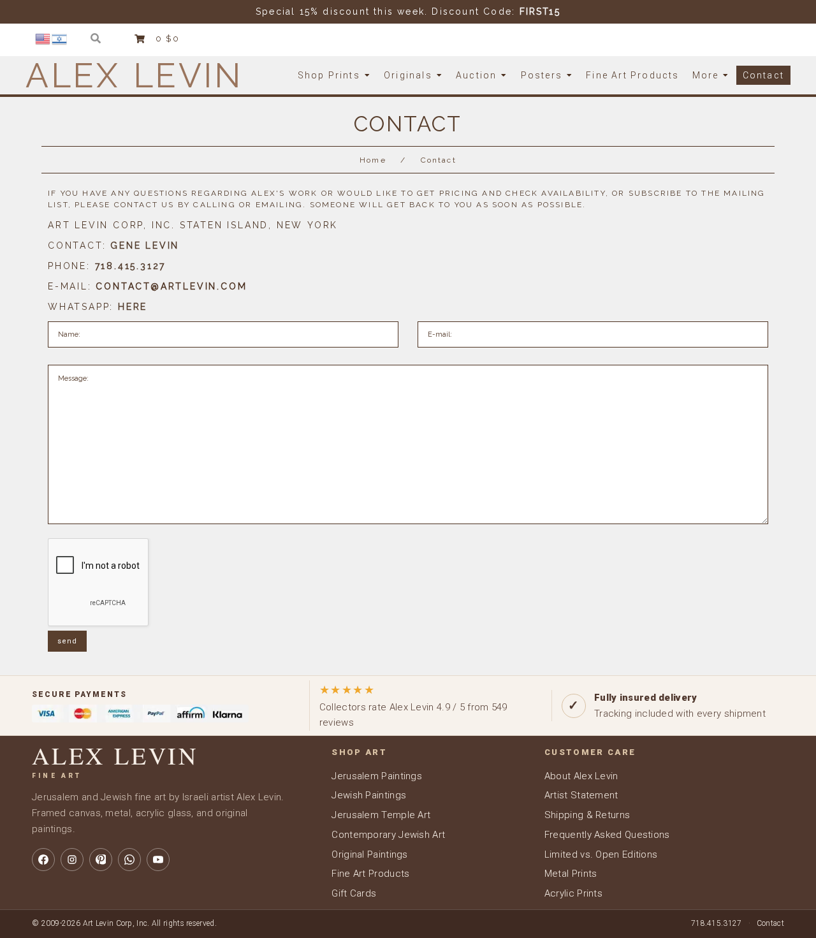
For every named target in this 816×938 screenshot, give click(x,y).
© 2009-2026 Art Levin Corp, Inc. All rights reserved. (124, 923)
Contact (770, 923)
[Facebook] (43, 859)
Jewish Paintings (369, 795)
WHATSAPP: (97, 307)
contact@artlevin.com (171, 286)
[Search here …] (96, 38)
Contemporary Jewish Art (388, 834)
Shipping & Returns (587, 815)
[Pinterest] (100, 859)
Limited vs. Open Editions (601, 854)
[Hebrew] (60, 38)
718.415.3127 (716, 923)
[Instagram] (72, 859)
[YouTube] (158, 859)
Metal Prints (570, 873)
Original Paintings (369, 854)
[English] (43, 38)
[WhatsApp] (129, 859)
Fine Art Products (370, 873)
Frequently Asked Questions (607, 834)
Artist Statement (581, 795)
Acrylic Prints (573, 893)
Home (373, 160)
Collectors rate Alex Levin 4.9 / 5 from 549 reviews (413, 705)
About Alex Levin (581, 776)
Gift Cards (354, 893)
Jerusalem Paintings (377, 776)
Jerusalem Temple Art (381, 815)
